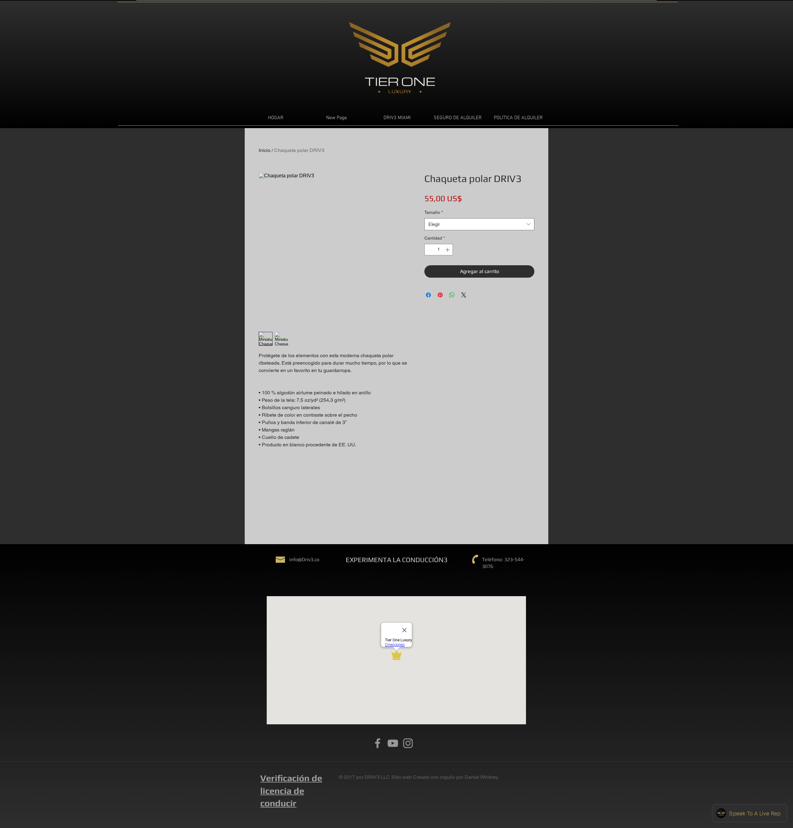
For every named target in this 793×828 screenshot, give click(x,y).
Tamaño (433, 212)
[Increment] (448, 249)
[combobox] (479, 224)
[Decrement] (429, 249)
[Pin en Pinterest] (440, 295)
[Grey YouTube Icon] (392, 743)
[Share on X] (463, 295)
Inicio (264, 150)
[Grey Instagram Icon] (407, 743)
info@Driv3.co (304, 559)
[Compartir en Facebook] (428, 295)
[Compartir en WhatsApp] (452, 295)
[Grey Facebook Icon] (377, 743)
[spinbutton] (438, 249)
